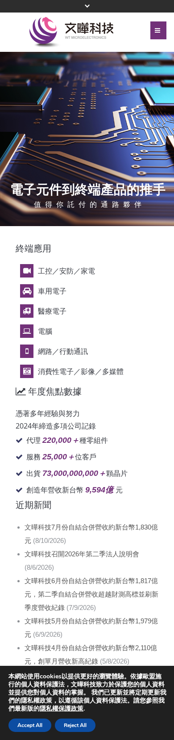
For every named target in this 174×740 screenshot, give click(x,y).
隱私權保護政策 (61, 708)
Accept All (29, 725)
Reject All (75, 725)
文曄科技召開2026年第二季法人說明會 (82, 554)
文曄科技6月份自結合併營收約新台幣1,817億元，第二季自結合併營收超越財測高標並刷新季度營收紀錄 (91, 594)
